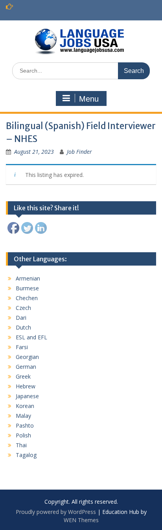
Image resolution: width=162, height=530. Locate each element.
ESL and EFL (31, 337)
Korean (25, 406)
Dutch (23, 327)
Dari (21, 317)
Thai (21, 445)
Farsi (22, 347)
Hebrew (25, 386)
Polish (23, 435)
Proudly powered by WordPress (56, 511)
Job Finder (79, 151)
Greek (23, 376)
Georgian (27, 357)
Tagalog (26, 455)
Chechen (27, 298)
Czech (23, 307)
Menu (89, 99)
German (26, 366)
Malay (23, 415)
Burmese (27, 288)
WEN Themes (81, 520)
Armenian (28, 278)
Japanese (27, 396)
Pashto (25, 425)
